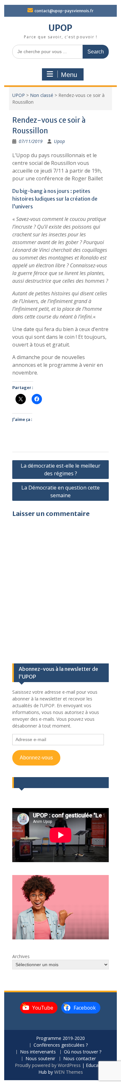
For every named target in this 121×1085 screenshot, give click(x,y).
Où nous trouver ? (82, 1052)
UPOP (60, 28)
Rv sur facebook (38, 782)
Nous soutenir (40, 1059)
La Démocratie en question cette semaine (60, 491)
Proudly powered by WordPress (48, 1065)
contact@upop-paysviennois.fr (64, 10)
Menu (69, 74)
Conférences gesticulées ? (61, 1045)
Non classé (41, 95)
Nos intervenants (38, 1052)
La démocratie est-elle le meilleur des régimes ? (60, 469)
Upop (59, 141)
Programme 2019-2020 (60, 1038)
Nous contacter (79, 1059)
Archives (21, 956)
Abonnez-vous (36, 757)
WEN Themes (68, 1072)
